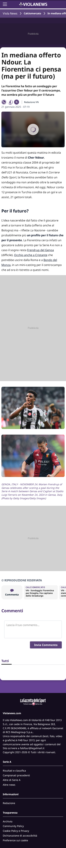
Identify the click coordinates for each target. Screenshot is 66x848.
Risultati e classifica (14, 770)
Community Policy (13, 826)
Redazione (9, 803)
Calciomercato (32, 13)
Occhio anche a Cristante (30, 255)
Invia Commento (46, 645)
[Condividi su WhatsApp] (3, 102)
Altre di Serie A (11, 780)
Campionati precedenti (16, 775)
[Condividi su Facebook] (10, 102)
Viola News (10, 13)
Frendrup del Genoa (40, 250)
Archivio (7, 821)
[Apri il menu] (5, 4)
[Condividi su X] (16, 102)
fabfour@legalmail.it (32, 748)
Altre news (9, 784)
